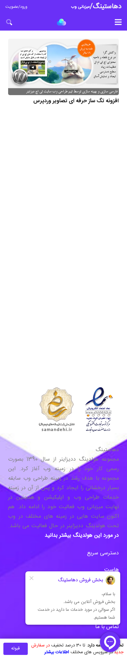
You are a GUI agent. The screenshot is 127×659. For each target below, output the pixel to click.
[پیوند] (61, 22)
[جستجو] (9, 22)
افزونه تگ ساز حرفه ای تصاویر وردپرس (76, 101)
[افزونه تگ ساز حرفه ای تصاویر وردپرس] (63, 67)
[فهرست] (118, 22)
